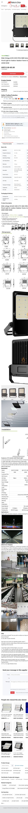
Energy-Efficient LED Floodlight (8, 788)
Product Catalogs (19, 765)
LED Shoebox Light (17, 770)
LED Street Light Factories (20, 794)
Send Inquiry (13, 73)
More (2, 803)
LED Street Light (4, 768)
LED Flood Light (16, 768)
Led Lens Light (19, 797)
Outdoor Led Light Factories (8, 797)
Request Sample (23, 76)
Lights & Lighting (8, 9)
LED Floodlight (23, 9)
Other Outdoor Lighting (23, 785)
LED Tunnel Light (12, 785)
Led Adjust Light (5, 800)
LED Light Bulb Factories (7, 794)
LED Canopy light (16, 772)
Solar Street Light (4, 772)
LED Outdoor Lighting (16, 9)
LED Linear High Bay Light (6, 770)
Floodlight (4, 785)
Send (12, 692)
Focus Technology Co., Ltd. (16, 807)
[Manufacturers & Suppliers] (14, 2)
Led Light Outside (15, 800)
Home (2, 9)
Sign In (3, 137)
